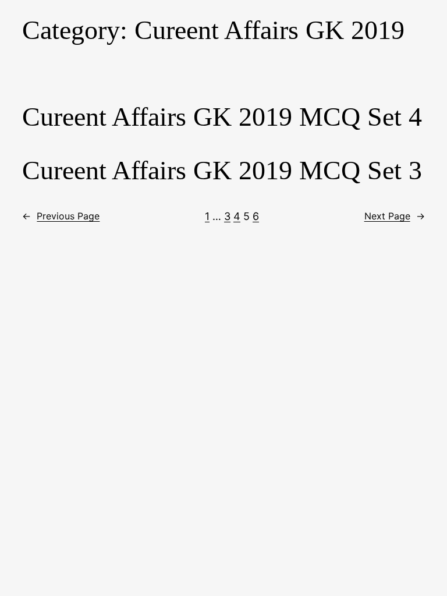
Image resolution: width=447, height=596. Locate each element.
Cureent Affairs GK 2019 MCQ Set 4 (222, 117)
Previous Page (61, 216)
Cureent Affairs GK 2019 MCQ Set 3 (222, 170)
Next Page (394, 216)
